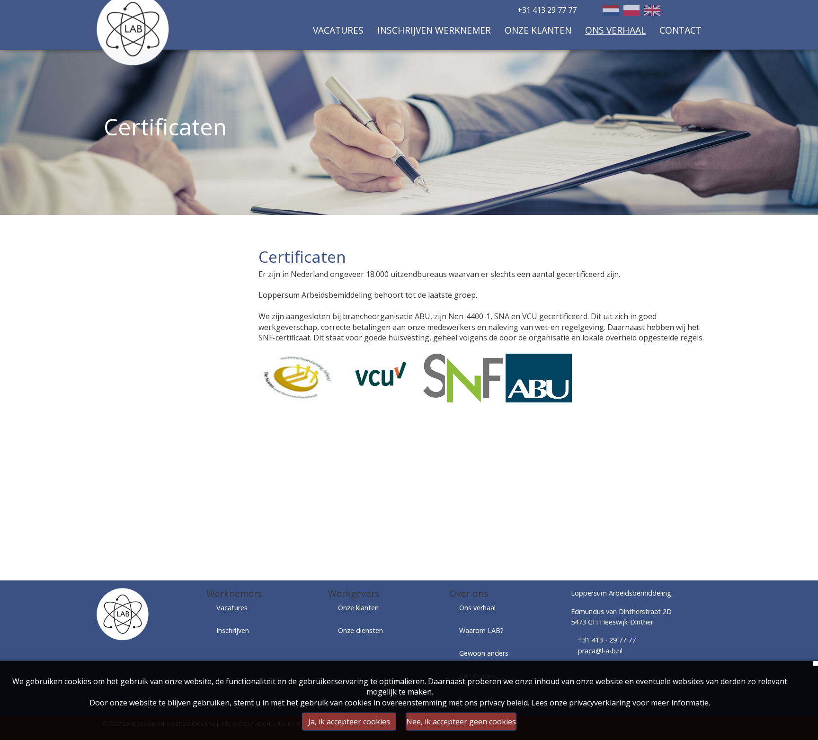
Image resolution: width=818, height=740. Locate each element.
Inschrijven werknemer (434, 30)
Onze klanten (538, 30)
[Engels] (652, 9)
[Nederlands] (610, 9)
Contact (680, 30)
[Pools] (631, 9)
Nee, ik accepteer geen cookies (461, 721)
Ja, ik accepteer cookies (349, 721)
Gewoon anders (483, 653)
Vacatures (338, 30)
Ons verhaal (615, 30)
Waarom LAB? (481, 630)
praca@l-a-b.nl (600, 650)
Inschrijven (232, 630)
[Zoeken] (697, 11)
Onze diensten (360, 630)
